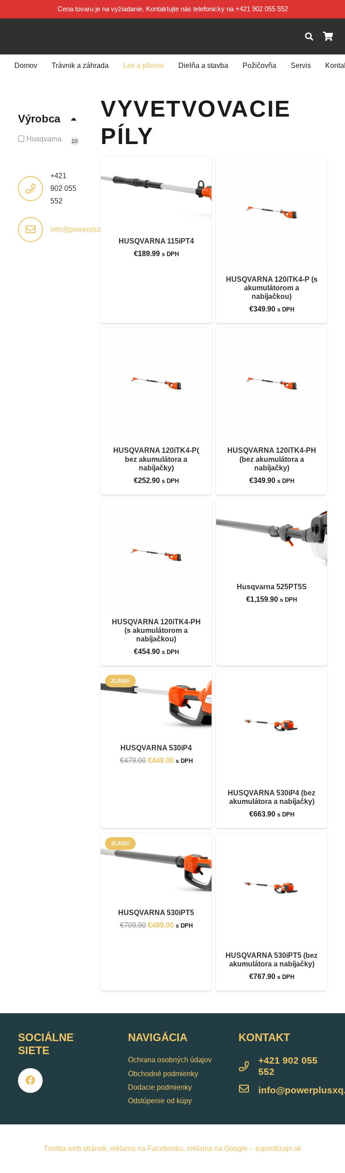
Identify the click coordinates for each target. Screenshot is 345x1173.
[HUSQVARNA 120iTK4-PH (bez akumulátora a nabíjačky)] (271, 383)
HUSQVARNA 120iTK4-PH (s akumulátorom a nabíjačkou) (156, 630)
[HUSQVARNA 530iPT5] (156, 867)
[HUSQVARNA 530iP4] (156, 703)
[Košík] (328, 36)
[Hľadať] (309, 37)
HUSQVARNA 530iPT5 (156, 912)
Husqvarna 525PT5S (272, 587)
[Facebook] (30, 1080)
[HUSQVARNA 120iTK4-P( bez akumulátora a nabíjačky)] (156, 383)
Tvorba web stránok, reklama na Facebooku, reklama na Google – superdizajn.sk (172, 1148)
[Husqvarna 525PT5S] (271, 537)
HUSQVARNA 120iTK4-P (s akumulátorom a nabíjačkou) (272, 287)
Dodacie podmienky (160, 1087)
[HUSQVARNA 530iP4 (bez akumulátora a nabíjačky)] (271, 725)
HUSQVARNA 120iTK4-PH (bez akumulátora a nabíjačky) (271, 459)
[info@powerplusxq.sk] (248, 1090)
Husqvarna (44, 139)
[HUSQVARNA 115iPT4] (156, 193)
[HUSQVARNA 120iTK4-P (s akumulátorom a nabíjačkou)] (271, 212)
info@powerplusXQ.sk (86, 229)
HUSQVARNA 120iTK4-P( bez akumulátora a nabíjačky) (156, 459)
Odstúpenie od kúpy (160, 1101)
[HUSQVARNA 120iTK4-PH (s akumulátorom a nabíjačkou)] (156, 554)
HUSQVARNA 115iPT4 (156, 241)
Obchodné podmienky (163, 1074)
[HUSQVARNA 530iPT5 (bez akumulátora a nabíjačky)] (271, 888)
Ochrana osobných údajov (170, 1060)
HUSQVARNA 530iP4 (156, 748)
